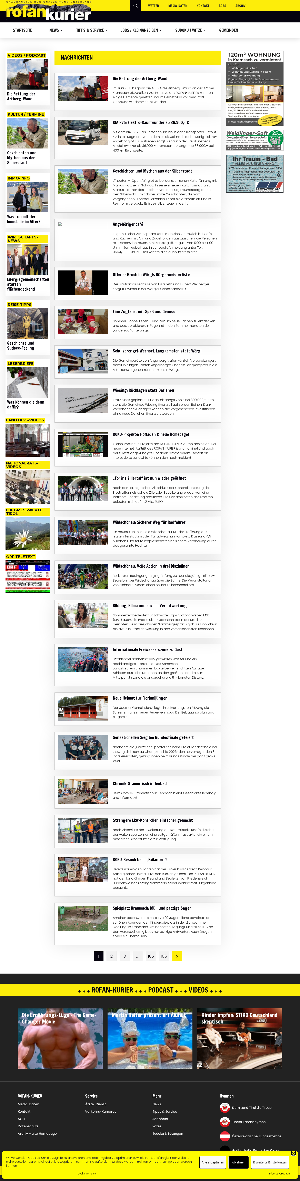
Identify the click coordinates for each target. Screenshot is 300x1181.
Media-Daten (28, 1104)
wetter (153, 5)
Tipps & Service (90, 30)
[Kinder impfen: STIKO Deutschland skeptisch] (239, 1038)
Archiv (241, 5)
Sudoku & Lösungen (167, 1133)
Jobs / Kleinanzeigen (139, 30)
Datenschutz (28, 1126)
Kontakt (203, 5)
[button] (293, 1153)
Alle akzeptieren (213, 1162)
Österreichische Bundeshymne (256, 1136)
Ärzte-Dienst (95, 1104)
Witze (156, 1126)
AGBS (222, 5)
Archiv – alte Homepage (37, 1133)
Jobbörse (160, 1119)
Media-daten (177, 5)
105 (151, 956)
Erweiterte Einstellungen (270, 1162)
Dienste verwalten (279, 1173)
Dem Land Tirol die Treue (252, 1107)
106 (164, 956)
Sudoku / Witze (188, 30)
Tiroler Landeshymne (249, 1122)
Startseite (22, 30)
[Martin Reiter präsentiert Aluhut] (150, 1038)
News (54, 30)
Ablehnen (238, 1162)
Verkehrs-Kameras (100, 1111)
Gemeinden (228, 30)
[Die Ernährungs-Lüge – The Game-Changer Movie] (60, 1038)
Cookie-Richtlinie (87, 1173)
